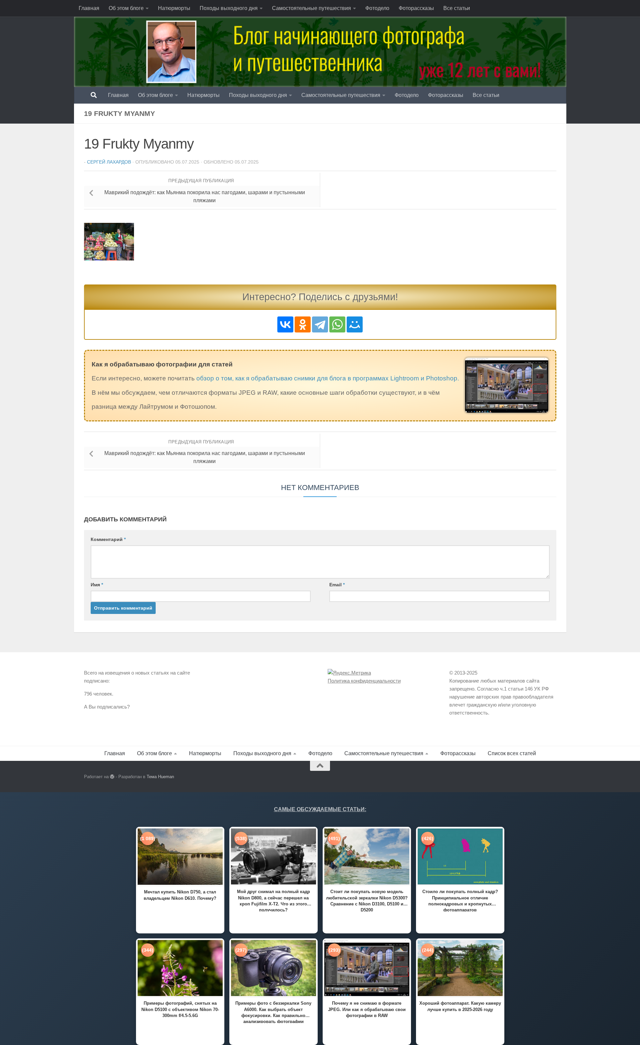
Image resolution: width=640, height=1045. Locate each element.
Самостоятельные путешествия (311, 8)
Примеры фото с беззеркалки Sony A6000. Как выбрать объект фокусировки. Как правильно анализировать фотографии (273, 1012)
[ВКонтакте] (285, 324)
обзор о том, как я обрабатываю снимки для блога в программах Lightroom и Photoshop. (327, 378)
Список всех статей (512, 753)
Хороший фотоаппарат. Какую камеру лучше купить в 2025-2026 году (460, 1006)
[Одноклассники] (303, 324)
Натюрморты (174, 8)
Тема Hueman (160, 776)
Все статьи (456, 8)
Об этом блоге (126, 8)
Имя (97, 584)
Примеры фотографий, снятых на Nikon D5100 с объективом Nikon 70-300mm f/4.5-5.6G (180, 1009)
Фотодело (377, 8)
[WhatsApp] (337, 324)
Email (337, 584)
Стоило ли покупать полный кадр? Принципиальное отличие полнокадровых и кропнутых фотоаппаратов (460, 900)
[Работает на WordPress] (112, 777)
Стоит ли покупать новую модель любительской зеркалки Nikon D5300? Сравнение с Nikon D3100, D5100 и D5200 (367, 900)
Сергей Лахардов (109, 162)
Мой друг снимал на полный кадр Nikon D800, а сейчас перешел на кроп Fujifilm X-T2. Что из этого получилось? (273, 900)
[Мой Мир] (355, 324)
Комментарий (108, 539)
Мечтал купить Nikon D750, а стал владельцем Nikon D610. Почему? (180, 894)
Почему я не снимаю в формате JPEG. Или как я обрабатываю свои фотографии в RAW (367, 1009)
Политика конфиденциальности (364, 681)
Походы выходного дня (229, 8)
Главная (89, 8)
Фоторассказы (416, 8)
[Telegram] (320, 324)
